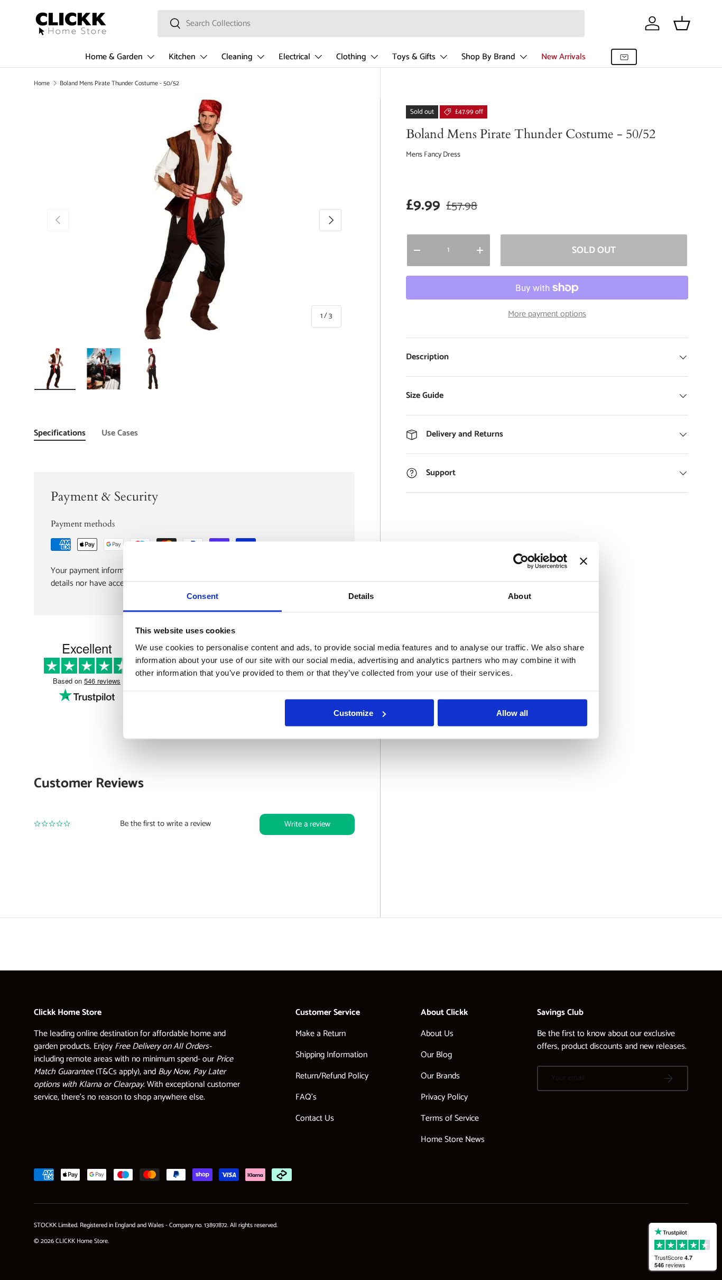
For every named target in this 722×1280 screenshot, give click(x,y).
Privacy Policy (444, 1097)
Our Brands (440, 1076)
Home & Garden (114, 57)
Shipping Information (331, 1055)
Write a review (307, 824)
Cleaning (237, 57)
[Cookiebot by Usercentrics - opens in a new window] (521, 561)
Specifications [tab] (60, 433)
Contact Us (314, 1118)
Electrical (294, 57)
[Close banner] (583, 561)
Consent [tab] (202, 595)
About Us (437, 1034)
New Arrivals (563, 57)
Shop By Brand (488, 57)
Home (42, 83)
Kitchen (182, 57)
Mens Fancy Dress (433, 155)
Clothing (351, 57)
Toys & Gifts (414, 57)
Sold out (594, 250)
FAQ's (306, 1097)
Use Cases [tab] (119, 433)
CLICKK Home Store (81, 1241)
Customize (353, 713)
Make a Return (320, 1034)
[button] (681, 23)
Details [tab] (361, 595)
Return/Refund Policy (331, 1076)
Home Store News (453, 1139)
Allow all (512, 713)
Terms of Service (450, 1118)
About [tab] (519, 595)
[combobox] (371, 23)
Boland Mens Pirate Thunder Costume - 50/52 (119, 83)
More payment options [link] (547, 314)
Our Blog (436, 1055)
